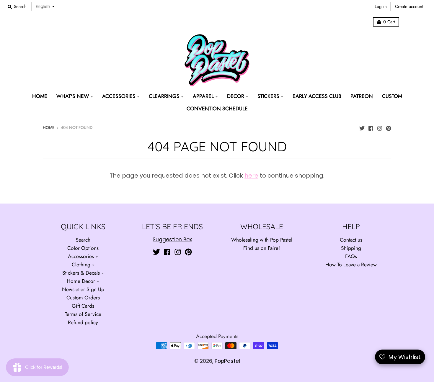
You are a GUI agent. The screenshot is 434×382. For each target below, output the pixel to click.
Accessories (81, 256)
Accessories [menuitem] (119, 96)
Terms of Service (83, 314)
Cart (389, 22)
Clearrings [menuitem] (164, 96)
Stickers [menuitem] (268, 96)
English (43, 6)
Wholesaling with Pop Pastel (261, 240)
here (251, 175)
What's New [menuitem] (72, 96)
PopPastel (227, 361)
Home (49, 127)
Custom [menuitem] (392, 96)
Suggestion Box (172, 239)
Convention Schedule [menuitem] (217, 108)
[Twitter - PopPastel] (362, 126)
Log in (381, 6)
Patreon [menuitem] (361, 96)
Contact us (351, 240)
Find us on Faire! (261, 248)
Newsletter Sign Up (83, 289)
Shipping (351, 248)
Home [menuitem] (39, 96)
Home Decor (81, 281)
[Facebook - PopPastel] (370, 126)
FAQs (351, 256)
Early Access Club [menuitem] (317, 96)
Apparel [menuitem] (203, 96)
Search (83, 240)
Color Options (83, 248)
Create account (409, 6)
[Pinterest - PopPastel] (388, 126)
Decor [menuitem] (235, 96)
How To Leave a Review (351, 264)
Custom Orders (83, 297)
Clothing (81, 264)
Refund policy (83, 322)
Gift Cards (83, 306)
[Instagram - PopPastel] (379, 126)
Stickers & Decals (81, 273)
